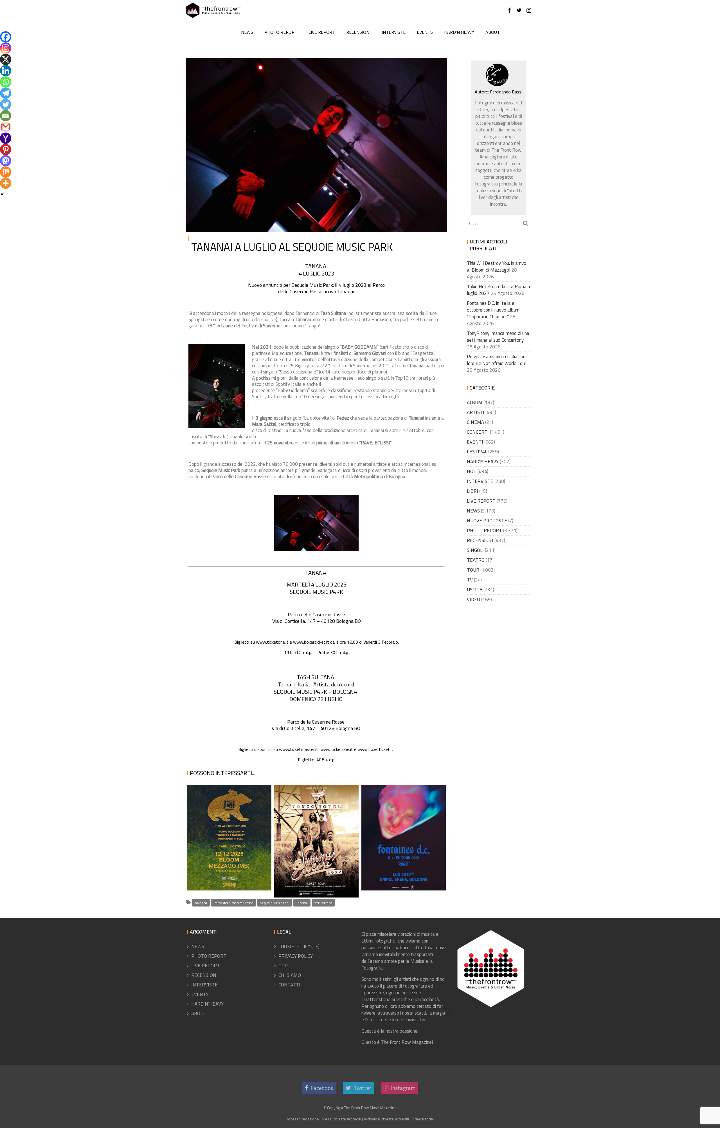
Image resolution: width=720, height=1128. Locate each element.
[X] (5, 59)
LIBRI (472, 491)
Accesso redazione (303, 1119)
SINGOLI (475, 550)
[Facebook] (5, 36)
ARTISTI (475, 412)
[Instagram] (5, 48)
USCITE (474, 589)
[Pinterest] (5, 149)
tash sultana (323, 902)
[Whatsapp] (5, 82)
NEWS (247, 32)
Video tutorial (422, 1119)
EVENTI (475, 442)
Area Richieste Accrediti (341, 1119)
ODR (283, 965)
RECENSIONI (358, 32)
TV (470, 579)
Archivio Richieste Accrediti (386, 1119)
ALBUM (474, 402)
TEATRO (476, 560)
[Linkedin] (5, 70)
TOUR (473, 570)
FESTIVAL (477, 451)
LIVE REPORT (322, 32)
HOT (471, 471)
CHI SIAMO (289, 975)
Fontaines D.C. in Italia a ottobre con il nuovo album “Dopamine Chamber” (401, 857)
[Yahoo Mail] (5, 138)
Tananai (302, 902)
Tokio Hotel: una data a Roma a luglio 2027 (312, 883)
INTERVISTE (394, 32)
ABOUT (492, 32)
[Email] (5, 115)
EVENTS (425, 32)
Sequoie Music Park (274, 902)
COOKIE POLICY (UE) (299, 946)
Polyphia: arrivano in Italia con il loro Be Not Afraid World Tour (497, 360)
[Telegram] (5, 93)
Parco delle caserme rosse (233, 902)
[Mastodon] (5, 160)
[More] (5, 183)
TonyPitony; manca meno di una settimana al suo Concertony (498, 337)
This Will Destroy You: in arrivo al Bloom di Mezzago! (228, 864)
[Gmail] (5, 127)
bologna (201, 902)
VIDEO (473, 599)
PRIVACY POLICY (295, 956)
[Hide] (2, 194)
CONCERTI (478, 432)
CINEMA (475, 422)
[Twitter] (5, 104)
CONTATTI (289, 984)
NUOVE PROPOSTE (487, 520)
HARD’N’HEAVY (459, 32)
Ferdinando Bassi (252, 66)
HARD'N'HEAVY (483, 461)
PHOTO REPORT (280, 32)
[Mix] (5, 172)
